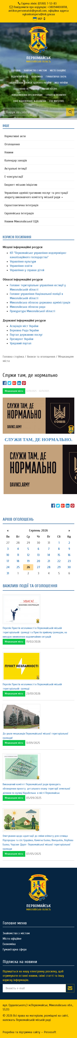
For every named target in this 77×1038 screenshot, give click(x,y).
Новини (8, 152)
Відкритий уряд (19, 76)
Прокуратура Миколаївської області (32, 311)
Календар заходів (15, 160)
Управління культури (23, 261)
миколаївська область (38, 59)
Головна (15, 70)
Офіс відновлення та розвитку (29, 101)
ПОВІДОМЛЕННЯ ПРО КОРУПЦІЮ (27, 95)
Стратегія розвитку (56, 95)
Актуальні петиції (15, 168)
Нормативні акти (15, 136)
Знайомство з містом (35, 70)
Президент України (21, 339)
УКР (39, 19)
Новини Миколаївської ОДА (21, 221)
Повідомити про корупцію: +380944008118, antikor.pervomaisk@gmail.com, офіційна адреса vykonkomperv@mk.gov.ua (38, 10)
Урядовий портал (20, 343)
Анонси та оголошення (41, 357)
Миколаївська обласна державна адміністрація (40, 302)
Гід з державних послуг (44, 88)
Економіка (37, 76)
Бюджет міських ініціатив (20, 185)
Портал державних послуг (26, 335)
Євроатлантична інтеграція (21, 205)
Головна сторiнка (13, 357)
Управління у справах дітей (27, 270)
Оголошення (12, 144)
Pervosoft (50, 1032)
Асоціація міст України (24, 326)
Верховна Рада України (24, 330)
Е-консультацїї (13, 177)
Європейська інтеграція (19, 213)
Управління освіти (21, 266)
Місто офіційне (58, 70)
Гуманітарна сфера (56, 76)
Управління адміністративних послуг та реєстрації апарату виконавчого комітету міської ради (36, 195)
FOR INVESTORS (56, 101)
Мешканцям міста (14, 391)
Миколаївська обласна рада (27, 307)
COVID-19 (24, 88)
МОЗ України (61, 82)
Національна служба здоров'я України (30, 82)
